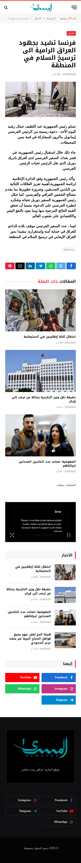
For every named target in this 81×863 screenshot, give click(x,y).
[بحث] (6, 7)
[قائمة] (74, 7)
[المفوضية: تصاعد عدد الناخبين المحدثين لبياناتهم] (40, 435)
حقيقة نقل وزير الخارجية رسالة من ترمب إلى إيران (44, 399)
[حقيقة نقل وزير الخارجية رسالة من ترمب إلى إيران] (40, 371)
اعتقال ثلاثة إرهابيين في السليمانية (50, 336)
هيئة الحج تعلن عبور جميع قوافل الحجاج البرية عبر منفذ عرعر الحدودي (30, 639)
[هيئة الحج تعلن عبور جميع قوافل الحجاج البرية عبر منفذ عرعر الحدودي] (65, 640)
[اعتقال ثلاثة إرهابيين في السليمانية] (40, 310)
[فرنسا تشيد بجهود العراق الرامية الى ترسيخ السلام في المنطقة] (40, 99)
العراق (71, 33)
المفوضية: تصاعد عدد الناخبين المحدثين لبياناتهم (47, 463)
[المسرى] (40, 7)
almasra (69, 249)
